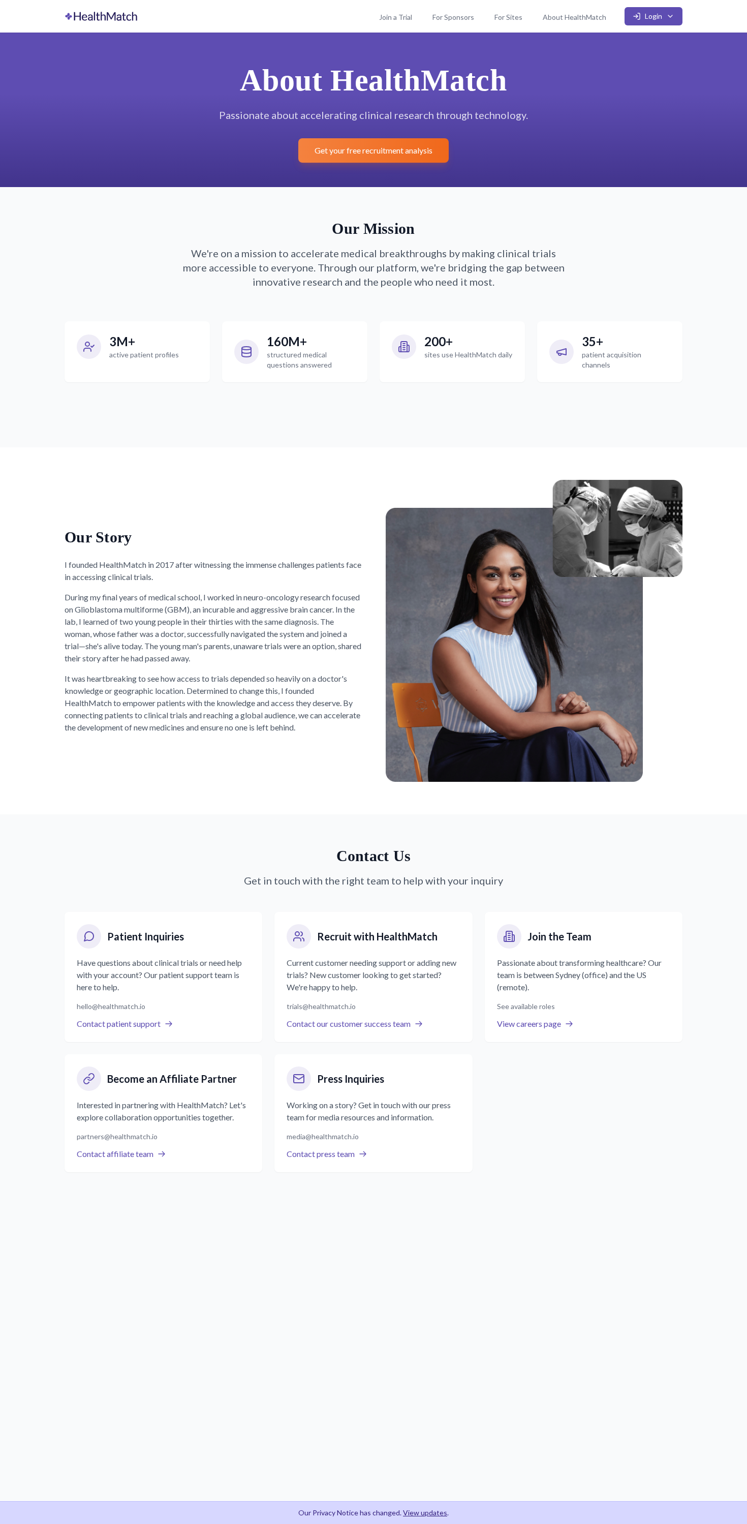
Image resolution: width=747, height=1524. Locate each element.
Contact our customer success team (349, 1023)
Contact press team (321, 1154)
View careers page (529, 1023)
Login (653, 16)
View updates (425, 1512)
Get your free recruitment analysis (373, 150)
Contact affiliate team (115, 1154)
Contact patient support (119, 1023)
